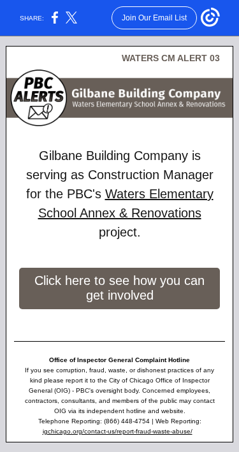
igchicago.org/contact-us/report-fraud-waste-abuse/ (117, 431)
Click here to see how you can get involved (119, 287)
